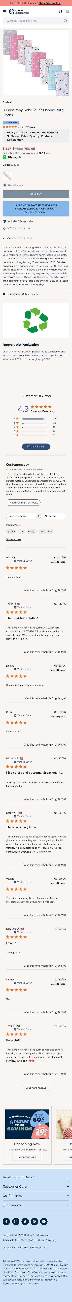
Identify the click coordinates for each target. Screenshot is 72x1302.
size (21, 531)
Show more (13, 539)
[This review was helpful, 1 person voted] (56, 1074)
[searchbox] (20, 516)
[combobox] (36, 21)
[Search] (65, 21)
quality (11, 531)
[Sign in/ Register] (61, 12)
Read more (45, 851)
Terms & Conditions (32, 1240)
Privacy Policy (11, 1240)
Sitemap (51, 1240)
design (31, 531)
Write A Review (36, 446)
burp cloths (46, 531)
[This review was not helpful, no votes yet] (62, 590)
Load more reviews (36, 1087)
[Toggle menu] (5, 12)
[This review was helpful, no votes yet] (56, 590)
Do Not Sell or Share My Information (24, 1247)
